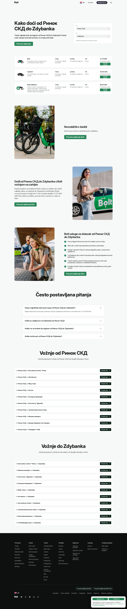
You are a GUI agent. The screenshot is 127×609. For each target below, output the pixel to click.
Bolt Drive (17, 555)
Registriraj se (102, 2)
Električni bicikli (19, 552)
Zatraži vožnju (105, 64)
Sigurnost (96, 593)
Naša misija (47, 549)
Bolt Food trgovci (34, 559)
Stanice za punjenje (105, 549)
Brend (45, 580)
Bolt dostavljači (33, 552)
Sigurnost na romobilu (76, 554)
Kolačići (89, 593)
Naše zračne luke (92, 549)
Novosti (46, 577)
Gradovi (90, 546)
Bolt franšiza (32, 565)
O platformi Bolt (48, 546)
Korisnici (61, 546)
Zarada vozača (33, 549)
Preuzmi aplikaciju (24, 44)
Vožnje (17, 546)
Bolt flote (31, 562)
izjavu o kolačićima (118, 604)
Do (76, 33)
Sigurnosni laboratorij (76, 558)
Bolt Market (18, 560)
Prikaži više (104, 370)
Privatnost (74, 593)
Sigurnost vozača (78, 550)
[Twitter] (25, 597)
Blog (45, 574)
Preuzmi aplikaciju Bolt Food (103, 588)
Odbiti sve (116, 599)
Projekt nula (47, 560)
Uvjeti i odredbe (65, 593)
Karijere (46, 555)
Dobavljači (55, 593)
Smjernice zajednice (106, 593)
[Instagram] (29, 597)
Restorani (61, 560)
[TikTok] (38, 597)
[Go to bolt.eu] (16, 2)
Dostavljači (62, 555)
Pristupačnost (47, 563)
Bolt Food (17, 557)
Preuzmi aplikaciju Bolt (75, 137)
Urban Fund (47, 566)
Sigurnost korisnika (75, 546)
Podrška (90, 2)
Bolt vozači (32, 546)
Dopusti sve (100, 599)
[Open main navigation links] (111, 2)
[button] (100, 307)
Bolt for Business (19, 563)
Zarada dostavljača (32, 555)
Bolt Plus (17, 566)
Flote (60, 557)
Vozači (61, 549)
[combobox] (93, 28)
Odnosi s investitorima (47, 570)
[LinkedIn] (33, 597)
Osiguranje (82, 593)
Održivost (46, 557)
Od (76, 25)
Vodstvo (46, 552)
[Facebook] (21, 597)
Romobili (17, 549)
